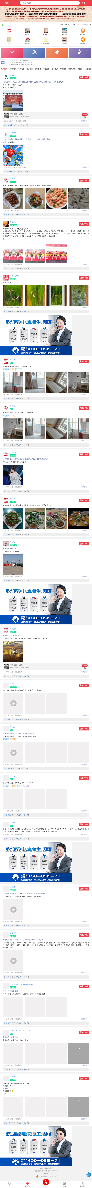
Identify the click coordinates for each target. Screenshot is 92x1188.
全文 (4, 239)
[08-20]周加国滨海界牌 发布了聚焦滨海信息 (22, 61)
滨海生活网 (80, 69)
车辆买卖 (46, 69)
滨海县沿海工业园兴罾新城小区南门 (21, 115)
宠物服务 (21, 69)
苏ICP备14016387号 (46, 1173)
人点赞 (19, 125)
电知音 (63, 69)
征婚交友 (13, 69)
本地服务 (29, 69)
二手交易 (38, 69)
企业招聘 (71, 69)
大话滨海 (88, 69)
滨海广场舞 (55, 69)
